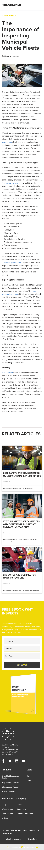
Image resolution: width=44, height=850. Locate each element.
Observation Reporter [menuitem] (11, 787)
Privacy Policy (32, 839)
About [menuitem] (19, 805)
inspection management (12, 408)
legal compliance (25, 405)
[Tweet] (22, 847)
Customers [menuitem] (21, 809)
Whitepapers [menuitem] (7, 809)
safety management (27, 402)
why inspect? (12, 402)
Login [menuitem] (29, 780)
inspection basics (23, 539)
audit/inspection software (30, 590)
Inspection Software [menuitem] (10, 782)
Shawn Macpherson (11, 56)
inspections (7, 142)
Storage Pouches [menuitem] (9, 791)
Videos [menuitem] (5, 818)
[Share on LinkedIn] (37, 847)
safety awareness (9, 405)
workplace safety (27, 488)
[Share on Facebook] (7, 847)
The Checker (7, 372)
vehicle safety (17, 411)
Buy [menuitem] (28, 776)
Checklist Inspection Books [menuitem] (10, 777)
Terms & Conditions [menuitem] (24, 814)
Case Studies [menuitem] (7, 814)
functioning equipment (11, 262)
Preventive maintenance (12, 183)
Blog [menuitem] (4, 805)
